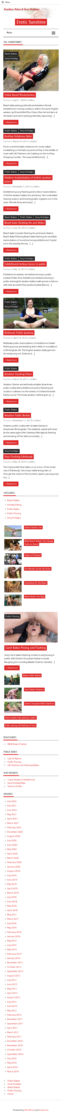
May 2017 (12, 914)
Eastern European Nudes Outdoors (39, 703)
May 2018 (12, 906)
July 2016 (11, 923)
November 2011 (15, 1019)
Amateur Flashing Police (18, 374)
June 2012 (12, 1006)
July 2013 (11, 980)
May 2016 (12, 927)
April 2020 (12, 853)
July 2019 (11, 875)
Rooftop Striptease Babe (18, 136)
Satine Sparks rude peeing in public (20, 717)
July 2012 (11, 1002)
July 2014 (11, 945)
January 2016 (13, 936)
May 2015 (12, 940)
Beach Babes (11, 53)
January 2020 (13, 866)
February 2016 (14, 932)
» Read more (11, 122)
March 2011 (13, 1032)
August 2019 (13, 871)
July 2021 (11, 805)
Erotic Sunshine (31, 22)
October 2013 (14, 967)
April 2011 (12, 1028)
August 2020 (13, 836)
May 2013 (12, 989)
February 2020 (14, 862)
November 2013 (15, 962)
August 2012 (13, 997)
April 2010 (12, 1067)
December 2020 (15, 832)
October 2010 (14, 1049)
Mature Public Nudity (32, 675)
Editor (32, 100)
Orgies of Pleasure (33, 555)
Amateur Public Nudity (17, 415)
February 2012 (14, 1015)
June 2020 (12, 845)
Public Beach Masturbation (19, 95)
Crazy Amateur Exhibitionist (21, 779)
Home (10, 1094)
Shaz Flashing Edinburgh (18, 456)
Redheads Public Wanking (18, 332)
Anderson (43, 1110)
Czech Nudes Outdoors (34, 689)
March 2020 (13, 858)
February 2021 (14, 827)
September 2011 (15, 1023)
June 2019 (12, 880)
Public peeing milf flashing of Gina (20, 725)
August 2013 (13, 975)
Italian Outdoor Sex (33, 527)
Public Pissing (14, 513)
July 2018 (11, 897)
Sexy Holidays (11, 58)
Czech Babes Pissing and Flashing (26, 647)
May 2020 (12, 849)
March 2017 (13, 919)
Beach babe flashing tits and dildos (24, 222)
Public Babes (11, 130)
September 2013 (15, 971)
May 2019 (12, 884)
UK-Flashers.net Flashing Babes (23, 765)
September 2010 (15, 1054)
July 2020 (11, 840)
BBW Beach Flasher (17, 744)
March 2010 (13, 1071)
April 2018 (12, 910)
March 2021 (13, 823)
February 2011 (14, 1036)
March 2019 (13, 893)
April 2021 (12, 818)
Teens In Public (14, 786)
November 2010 (15, 1045)
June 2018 (12, 901)
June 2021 (12, 810)
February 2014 (14, 954)
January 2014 (13, 958)
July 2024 (11, 801)
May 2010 (12, 1063)
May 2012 (12, 1010)
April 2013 (12, 993)
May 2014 (12, 949)
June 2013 (12, 984)
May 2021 (12, 814)
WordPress (29, 1110)
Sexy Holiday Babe (16, 783)
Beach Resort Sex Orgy (34, 596)
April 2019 (12, 888)
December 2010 (15, 1041)
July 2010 (11, 1058)
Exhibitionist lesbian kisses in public (25, 264)
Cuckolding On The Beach (36, 583)
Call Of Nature (14, 758)
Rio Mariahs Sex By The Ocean (38, 569)
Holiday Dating (14, 505)
